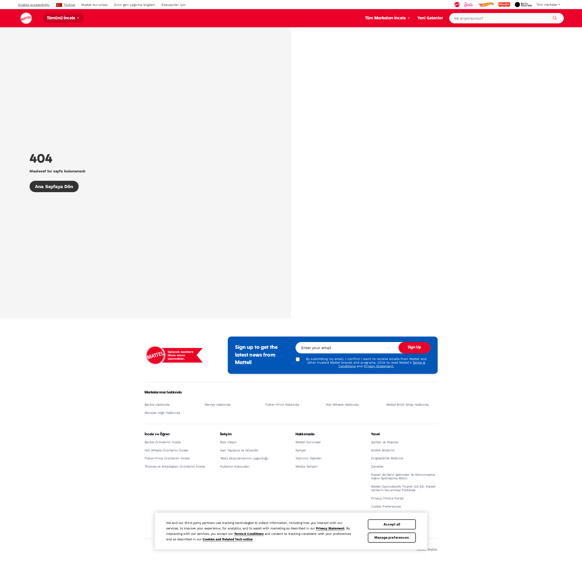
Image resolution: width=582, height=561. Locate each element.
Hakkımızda (305, 434)
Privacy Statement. (379, 366)
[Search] (554, 17)
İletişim (226, 434)
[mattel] (457, 4)
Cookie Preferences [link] (386, 506)
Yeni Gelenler (430, 18)
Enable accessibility (34, 5)
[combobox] (506, 18)
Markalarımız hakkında (163, 392)
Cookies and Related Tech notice (228, 539)
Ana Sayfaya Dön (54, 186)
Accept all (392, 524)
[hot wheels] (486, 4)
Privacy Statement (330, 528)
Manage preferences (391, 537)
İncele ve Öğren (157, 434)
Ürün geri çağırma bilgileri (134, 5)
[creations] (523, 4)
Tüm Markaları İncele (386, 18)
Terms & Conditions (248, 534)
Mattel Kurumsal (94, 5)
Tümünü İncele (61, 18)
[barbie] (469, 4)
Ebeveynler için (173, 5)
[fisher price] (505, 4)
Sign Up (414, 347)
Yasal (375, 434)
